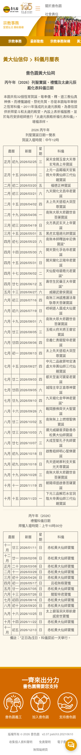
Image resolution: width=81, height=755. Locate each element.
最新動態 (37, 41)
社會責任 (51, 14)
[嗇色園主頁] (11, 8)
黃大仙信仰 (15, 59)
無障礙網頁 (40, 749)
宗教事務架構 (60, 41)
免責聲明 (45, 742)
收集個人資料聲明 (20, 742)
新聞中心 (51, 22)
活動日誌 (51, 30)
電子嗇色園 (64, 742)
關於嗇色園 (53, 5)
